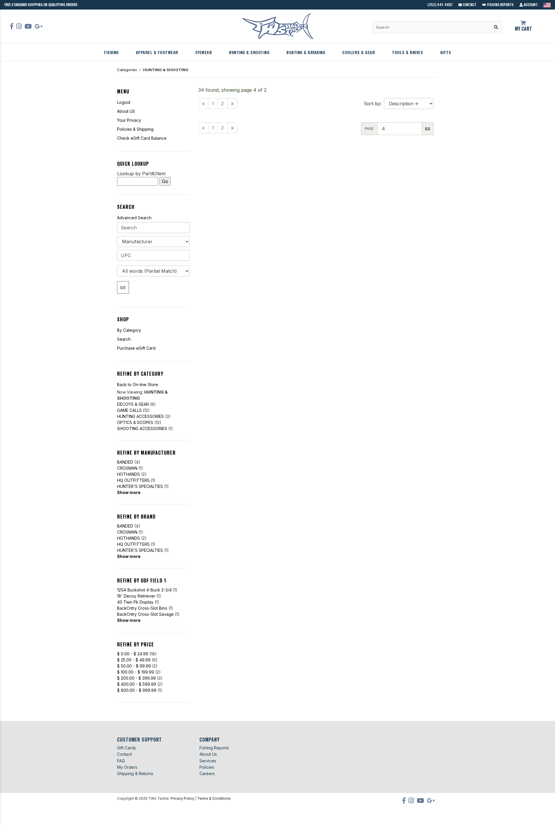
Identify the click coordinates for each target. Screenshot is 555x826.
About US (126, 111)
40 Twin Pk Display (135, 602)
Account (530, 4)
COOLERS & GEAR (358, 52)
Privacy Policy (182, 798)
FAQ (121, 760)
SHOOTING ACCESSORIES (142, 428)
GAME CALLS (129, 410)
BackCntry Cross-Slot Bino (142, 608)
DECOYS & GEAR (133, 404)
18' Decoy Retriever (136, 595)
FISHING (111, 52)
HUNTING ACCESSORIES (140, 416)
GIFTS (445, 52)
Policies (206, 767)
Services (207, 760)
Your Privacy (129, 120)
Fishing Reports (500, 4)
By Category (129, 330)
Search (124, 339)
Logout (123, 102)
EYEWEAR (203, 52)
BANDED (125, 462)
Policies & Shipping (135, 129)
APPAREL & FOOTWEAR (157, 52)
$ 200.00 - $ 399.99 (136, 678)
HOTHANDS (128, 474)
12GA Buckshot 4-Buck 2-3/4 (144, 589)
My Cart (523, 28)
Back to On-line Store (137, 384)
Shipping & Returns (135, 773)
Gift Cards (126, 747)
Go (123, 287)
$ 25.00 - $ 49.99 (134, 659)
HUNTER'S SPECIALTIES (140, 486)
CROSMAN (127, 468)
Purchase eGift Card (136, 348)
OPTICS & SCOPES (135, 422)
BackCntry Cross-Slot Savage (145, 614)
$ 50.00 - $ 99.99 (134, 665)
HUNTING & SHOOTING (249, 52)
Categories (127, 69)
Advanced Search (134, 217)
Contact (469, 4)
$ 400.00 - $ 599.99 (136, 684)
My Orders (127, 767)
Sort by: (373, 103)
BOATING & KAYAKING (305, 52)
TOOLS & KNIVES (407, 52)
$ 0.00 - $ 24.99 (132, 653)
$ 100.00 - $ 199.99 (135, 672)
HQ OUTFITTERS (133, 480)
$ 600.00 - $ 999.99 (136, 690)
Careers (207, 773)
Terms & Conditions (214, 798)
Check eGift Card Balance (141, 138)
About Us (208, 754)
